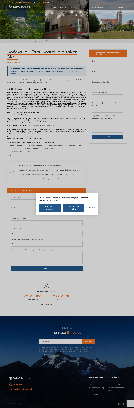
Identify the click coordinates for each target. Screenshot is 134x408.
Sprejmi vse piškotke (50, 208)
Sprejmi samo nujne (73, 208)
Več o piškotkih (53, 200)
